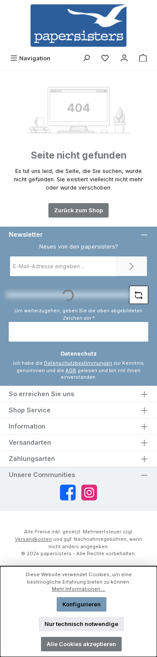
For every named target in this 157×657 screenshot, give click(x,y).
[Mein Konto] (124, 58)
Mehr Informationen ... (79, 589)
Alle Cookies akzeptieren (81, 644)
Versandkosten (33, 539)
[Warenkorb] (143, 58)
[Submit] (131, 266)
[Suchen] (86, 58)
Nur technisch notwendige (81, 624)
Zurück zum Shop (78, 210)
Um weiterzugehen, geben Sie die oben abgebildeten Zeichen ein (78, 314)
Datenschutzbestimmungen (78, 363)
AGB (70, 370)
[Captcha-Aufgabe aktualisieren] (138, 295)
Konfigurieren (81, 604)
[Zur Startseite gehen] (78, 25)
